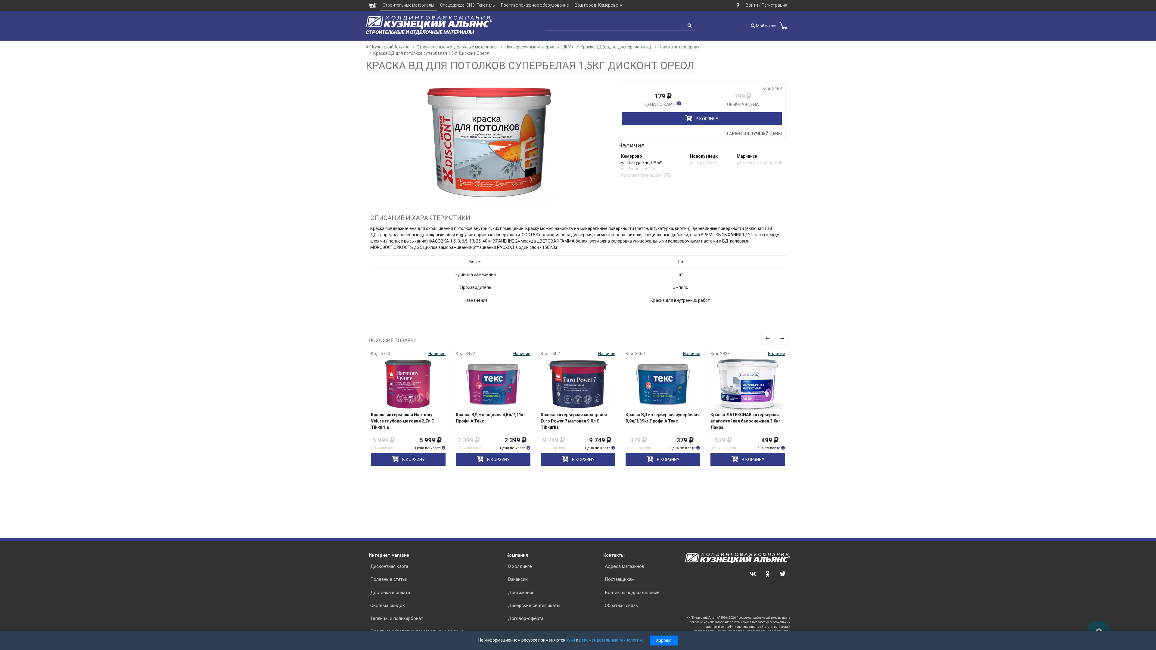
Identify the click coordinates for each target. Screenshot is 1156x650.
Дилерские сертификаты (534, 605)
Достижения (521, 592)
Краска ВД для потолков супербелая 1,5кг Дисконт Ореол (431, 53)
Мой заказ (765, 25)
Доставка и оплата (390, 592)
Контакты (614, 555)
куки (570, 640)
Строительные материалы (408, 5)
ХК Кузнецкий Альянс (387, 47)
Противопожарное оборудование (535, 5)
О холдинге (520, 566)
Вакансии (518, 579)
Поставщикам (620, 579)
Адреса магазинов (624, 566)
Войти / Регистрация (766, 5)
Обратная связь (621, 605)
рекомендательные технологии (610, 640)
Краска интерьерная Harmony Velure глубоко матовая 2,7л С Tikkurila (402, 421)
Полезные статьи (388, 579)
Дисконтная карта (389, 566)
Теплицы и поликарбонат (396, 618)
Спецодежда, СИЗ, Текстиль (467, 5)
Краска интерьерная (679, 47)
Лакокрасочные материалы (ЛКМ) (539, 47)
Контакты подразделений (632, 592)
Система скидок (387, 605)
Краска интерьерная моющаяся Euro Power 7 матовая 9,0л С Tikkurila (574, 421)
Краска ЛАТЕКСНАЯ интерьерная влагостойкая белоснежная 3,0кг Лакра (745, 421)
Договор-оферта (525, 618)
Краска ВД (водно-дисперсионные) (615, 47)
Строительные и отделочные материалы (457, 47)
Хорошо (664, 640)
